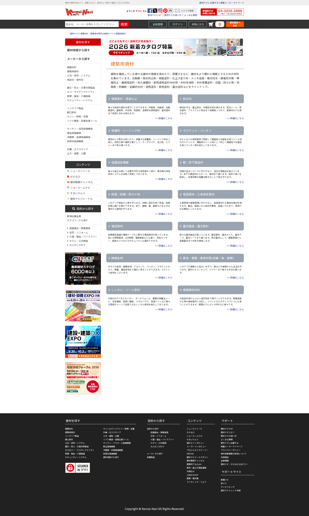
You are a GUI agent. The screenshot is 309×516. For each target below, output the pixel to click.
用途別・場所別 (75, 79)
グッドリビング (228, 486)
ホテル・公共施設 (78, 241)
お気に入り (198, 24)
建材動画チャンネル (81, 182)
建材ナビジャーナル (81, 198)
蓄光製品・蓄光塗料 (196, 226)
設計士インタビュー (195, 442)
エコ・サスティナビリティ (81, 91)
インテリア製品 (75, 108)
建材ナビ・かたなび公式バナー (234, 464)
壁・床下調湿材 (193, 162)
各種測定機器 (120, 162)
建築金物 (117, 258)
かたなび (74, 176)
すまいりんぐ (77, 193)
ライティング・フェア (196, 481)
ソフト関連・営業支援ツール (82, 120)
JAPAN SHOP (192, 474)
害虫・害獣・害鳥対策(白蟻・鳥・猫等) (208, 258)
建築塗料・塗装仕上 (124, 98)
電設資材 (117, 226)
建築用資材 (121, 33)
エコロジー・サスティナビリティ (79, 450)
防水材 (187, 98)
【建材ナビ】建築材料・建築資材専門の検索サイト (91, 33)
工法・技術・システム (78, 75)
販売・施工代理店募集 (196, 467)
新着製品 (151, 457)
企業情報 (225, 460)
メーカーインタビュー (196, 446)
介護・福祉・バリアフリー (82, 236)
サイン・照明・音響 (77, 116)
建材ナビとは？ (228, 432)
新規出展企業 (74, 216)
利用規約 (225, 457)
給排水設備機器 (75, 141)
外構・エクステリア (77, 149)
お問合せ (191, 471)
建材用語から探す (78, 50)
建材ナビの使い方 (173, 14)
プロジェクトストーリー (197, 450)
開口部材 (71, 112)
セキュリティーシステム (79, 100)
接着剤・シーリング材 (125, 130)
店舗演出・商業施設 (79, 228)
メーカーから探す (78, 59)
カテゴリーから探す (77, 220)
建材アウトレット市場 (231, 490)
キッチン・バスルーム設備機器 (117, 442)
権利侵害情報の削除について (233, 453)
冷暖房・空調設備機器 (78, 137)
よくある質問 (190, 14)
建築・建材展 (192, 478)
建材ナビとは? (155, 14)
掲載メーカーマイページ (232, 2)
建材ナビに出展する (209, 2)
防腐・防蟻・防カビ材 (125, 194)
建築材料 (71, 67)
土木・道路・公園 (76, 153)
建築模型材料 (191, 290)
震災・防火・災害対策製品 (81, 87)
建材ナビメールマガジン (197, 457)
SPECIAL (190, 453)
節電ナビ (225, 479)
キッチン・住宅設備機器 (80, 128)
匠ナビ (224, 483)
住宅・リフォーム (78, 232)
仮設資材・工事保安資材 (198, 194)
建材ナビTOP (227, 428)
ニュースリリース (79, 171)
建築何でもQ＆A (194, 464)
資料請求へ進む (235, 24)
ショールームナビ (79, 187)
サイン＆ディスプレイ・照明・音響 (118, 428)
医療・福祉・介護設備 (78, 96)
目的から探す (84, 208)
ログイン (178, 24)
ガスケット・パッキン (197, 130)
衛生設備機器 (74, 133)
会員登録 (158, 24)
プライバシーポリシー (231, 450)
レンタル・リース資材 (125, 290)
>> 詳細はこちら (163, 118)
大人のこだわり (77, 245)
